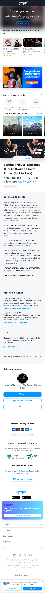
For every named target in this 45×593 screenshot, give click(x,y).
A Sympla (6, 542)
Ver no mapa (12, 347)
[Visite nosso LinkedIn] (14, 555)
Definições (12, 589)
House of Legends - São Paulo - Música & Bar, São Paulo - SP (23, 182)
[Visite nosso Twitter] (25, 555)
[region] (22, 586)
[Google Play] (26, 497)
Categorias (7, 530)
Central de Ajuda (22, 471)
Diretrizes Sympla (21, 575)
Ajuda (5, 547)
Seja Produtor (8, 536)
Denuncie (37, 357)
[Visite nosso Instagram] (20, 555)
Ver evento (22, 23)
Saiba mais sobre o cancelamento (16, 308)
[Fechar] (42, 581)
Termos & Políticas (26, 584)
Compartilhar (24, 158)
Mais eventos (24, 407)
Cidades (6, 525)
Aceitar (32, 589)
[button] (6, 583)
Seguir (24, 394)
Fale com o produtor (24, 401)
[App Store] (16, 497)
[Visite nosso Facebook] (30, 555)
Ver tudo (39, 95)
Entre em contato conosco (28, 570)
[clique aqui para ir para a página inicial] (22, 3)
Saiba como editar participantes (15, 323)
